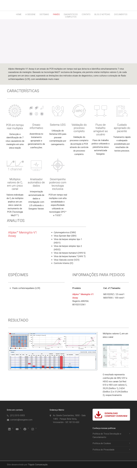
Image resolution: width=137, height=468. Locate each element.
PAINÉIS (56, 14)
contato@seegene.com (21, 419)
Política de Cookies (102, 443)
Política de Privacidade (103, 449)
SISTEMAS (44, 14)
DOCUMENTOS (120, 14)
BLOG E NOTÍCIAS (102, 14)
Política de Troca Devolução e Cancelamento (107, 435)
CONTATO (86, 14)
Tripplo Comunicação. (38, 464)
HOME (18, 14)
